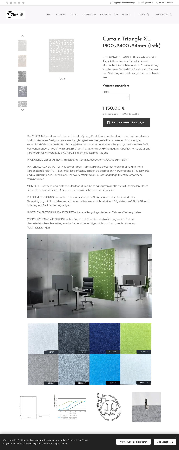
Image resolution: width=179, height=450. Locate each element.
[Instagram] (6, 2)
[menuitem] (49, 14)
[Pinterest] (23, 2)
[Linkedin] (15, 2)
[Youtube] (19, 2)
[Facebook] (11, 2)
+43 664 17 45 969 (166, 2)
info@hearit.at (147, 2)
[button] (143, 14)
